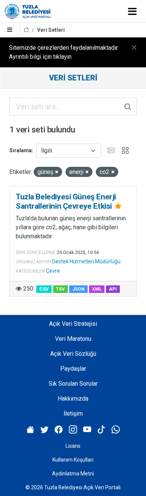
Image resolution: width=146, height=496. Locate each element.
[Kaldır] (56, 172)
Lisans (73, 446)
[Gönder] (128, 107)
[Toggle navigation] (132, 11)
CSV (44, 289)
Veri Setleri (51, 30)
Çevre (53, 271)
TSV (60, 289)
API (113, 289)
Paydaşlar (73, 368)
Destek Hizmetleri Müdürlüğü (86, 261)
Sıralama (20, 150)
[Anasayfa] (26, 30)
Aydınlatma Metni (73, 474)
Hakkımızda (73, 398)
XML (97, 289)
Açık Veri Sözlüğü (73, 353)
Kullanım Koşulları (73, 460)
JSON (78, 289)
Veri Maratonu (73, 338)
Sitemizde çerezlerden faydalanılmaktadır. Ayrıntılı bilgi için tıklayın (64, 52)
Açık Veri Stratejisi (73, 323)
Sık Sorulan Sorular (73, 383)
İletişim (73, 413)
